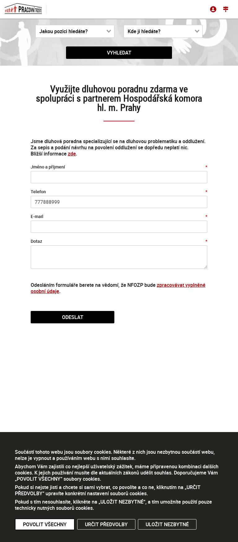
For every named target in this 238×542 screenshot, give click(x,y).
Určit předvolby (106, 524)
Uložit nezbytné (167, 524)
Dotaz (36, 241)
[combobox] (74, 31)
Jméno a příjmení (48, 166)
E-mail (37, 216)
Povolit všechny (45, 524)
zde (72, 153)
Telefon (38, 191)
